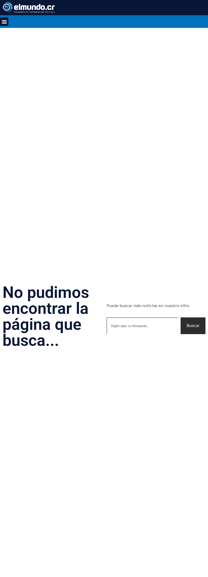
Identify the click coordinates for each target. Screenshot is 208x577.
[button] (4, 21)
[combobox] (143, 325)
